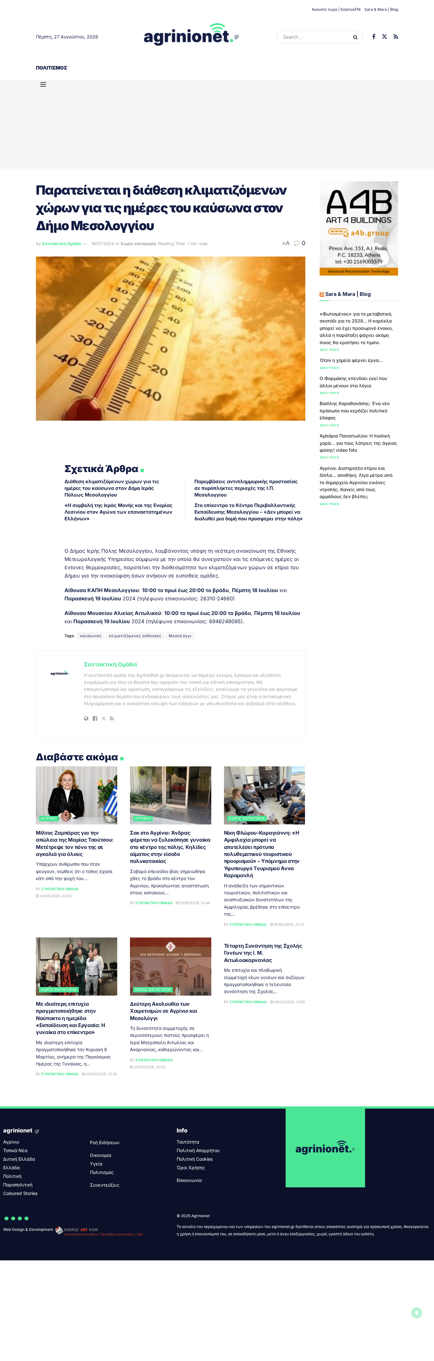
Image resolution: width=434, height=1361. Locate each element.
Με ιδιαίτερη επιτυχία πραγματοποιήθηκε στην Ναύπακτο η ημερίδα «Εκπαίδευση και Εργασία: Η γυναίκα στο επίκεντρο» (70, 1018)
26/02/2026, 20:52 (149, 1067)
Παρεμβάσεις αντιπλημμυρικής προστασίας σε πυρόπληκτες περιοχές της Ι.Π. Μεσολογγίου (246, 488)
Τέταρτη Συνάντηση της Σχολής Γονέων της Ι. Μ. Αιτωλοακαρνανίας (263, 953)
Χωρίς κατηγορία (138, 243)
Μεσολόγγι (180, 635)
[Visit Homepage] (191, 36)
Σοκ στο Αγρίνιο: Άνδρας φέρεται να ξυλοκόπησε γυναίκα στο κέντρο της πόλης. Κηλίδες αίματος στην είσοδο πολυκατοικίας (170, 847)
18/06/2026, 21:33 (288, 924)
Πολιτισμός (51, 68)
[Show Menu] (43, 84)
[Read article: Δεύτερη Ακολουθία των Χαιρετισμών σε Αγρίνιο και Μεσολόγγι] (170, 966)
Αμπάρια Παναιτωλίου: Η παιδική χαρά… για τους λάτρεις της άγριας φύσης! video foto (358, 443)
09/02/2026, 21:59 (289, 1002)
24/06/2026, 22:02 (55, 896)
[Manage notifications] (417, 1313)
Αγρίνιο (49, 818)
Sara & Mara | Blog (381, 9)
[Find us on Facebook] (373, 37)
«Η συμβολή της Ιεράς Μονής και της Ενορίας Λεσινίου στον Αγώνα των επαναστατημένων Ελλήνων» (118, 512)
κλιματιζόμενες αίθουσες (135, 635)
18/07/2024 (103, 243)
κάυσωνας (91, 635)
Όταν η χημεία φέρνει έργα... (351, 360)
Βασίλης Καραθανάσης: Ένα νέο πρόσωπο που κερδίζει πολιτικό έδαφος (355, 410)
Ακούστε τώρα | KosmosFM (336, 9)
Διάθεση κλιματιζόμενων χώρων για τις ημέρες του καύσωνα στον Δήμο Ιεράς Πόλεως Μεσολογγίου (111, 488)
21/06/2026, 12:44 (194, 903)
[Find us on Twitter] (384, 37)
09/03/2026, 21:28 (101, 1074)
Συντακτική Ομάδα (61, 243)
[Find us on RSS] (396, 37)
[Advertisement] (217, 124)
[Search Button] (356, 36)
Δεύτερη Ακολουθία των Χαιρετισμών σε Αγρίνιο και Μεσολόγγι (163, 1011)
